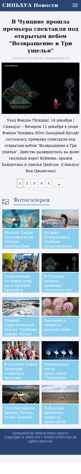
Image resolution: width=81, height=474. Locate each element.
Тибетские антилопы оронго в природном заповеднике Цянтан (56, 419)
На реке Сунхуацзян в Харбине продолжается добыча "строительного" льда (59, 246)
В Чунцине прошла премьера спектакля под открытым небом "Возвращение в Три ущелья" (60, 290)
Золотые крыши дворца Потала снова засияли (19, 412)
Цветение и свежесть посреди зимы (57, 325)
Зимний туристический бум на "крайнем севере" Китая (20, 327)
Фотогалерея (32, 200)
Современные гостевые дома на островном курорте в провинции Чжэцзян (18, 287)
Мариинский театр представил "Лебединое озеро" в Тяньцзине (56, 375)
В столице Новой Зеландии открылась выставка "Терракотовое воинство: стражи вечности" (20, 380)
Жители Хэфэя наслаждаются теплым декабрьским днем (18, 241)
